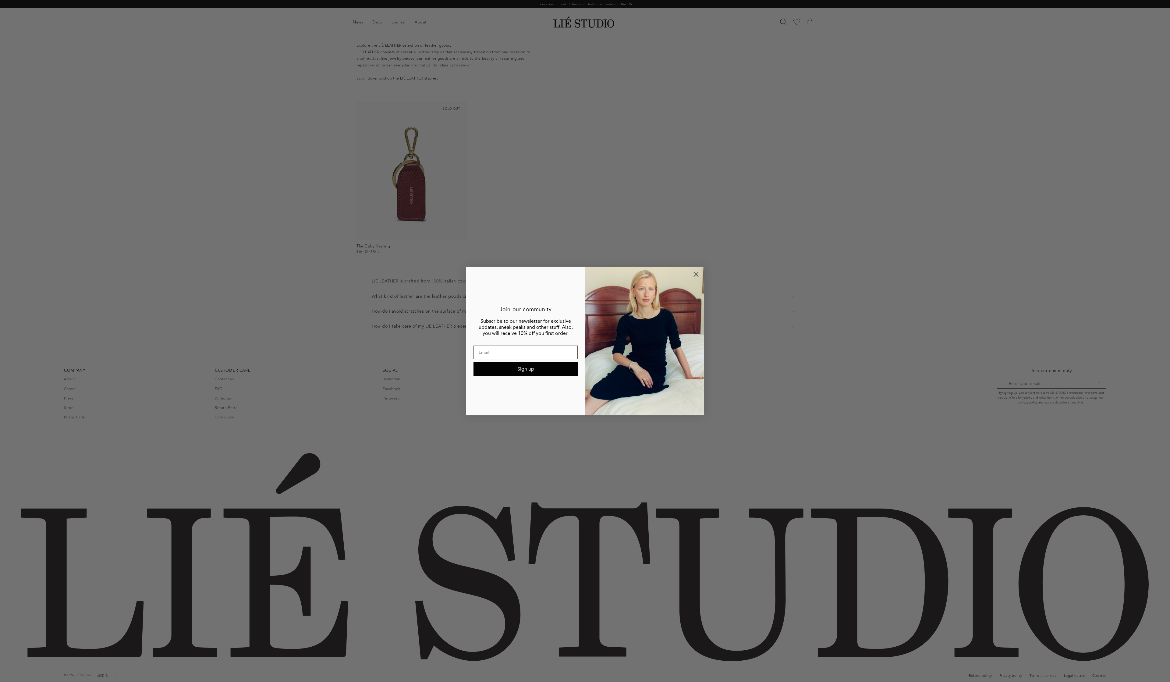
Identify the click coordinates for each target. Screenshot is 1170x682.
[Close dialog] (696, 274)
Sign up (525, 369)
